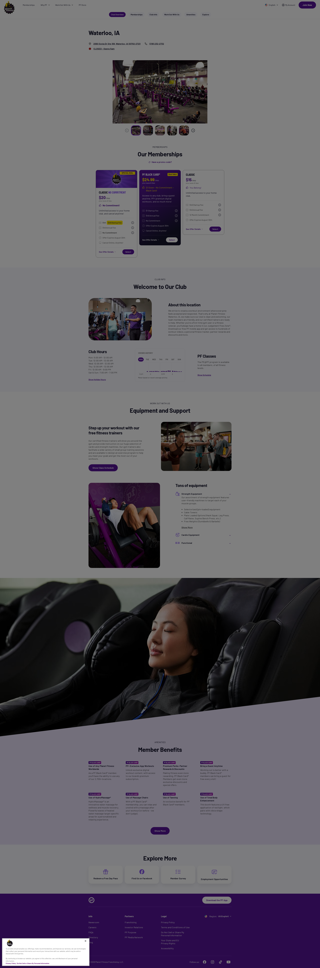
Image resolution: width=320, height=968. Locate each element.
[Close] (85, 941)
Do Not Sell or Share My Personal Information (33, 963)
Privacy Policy (11, 963)
